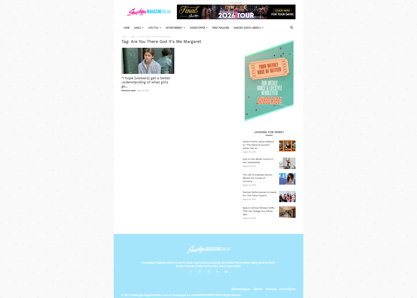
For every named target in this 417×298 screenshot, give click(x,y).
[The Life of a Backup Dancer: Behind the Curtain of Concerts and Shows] (287, 179)
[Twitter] (217, 272)
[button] (291, 28)
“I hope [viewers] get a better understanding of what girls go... (146, 82)
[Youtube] (226, 272)
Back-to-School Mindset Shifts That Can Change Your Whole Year (258, 211)
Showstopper (197, 28)
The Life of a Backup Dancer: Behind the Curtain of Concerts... (258, 178)
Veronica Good (129, 90)
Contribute (287, 288)
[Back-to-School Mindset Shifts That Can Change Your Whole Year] (287, 212)
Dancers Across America (247, 28)
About (258, 288)
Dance (137, 28)
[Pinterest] (208, 272)
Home (127, 28)
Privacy (271, 288)
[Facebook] (191, 272)
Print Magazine (220, 28)
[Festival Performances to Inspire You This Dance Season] (287, 196)
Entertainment (174, 28)
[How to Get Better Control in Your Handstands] (287, 163)
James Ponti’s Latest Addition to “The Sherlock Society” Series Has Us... (258, 144)
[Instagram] (199, 271)
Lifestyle (153, 28)
